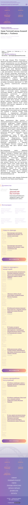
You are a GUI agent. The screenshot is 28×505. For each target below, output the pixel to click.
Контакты (14, 493)
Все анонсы (14, 441)
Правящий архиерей (14, 480)
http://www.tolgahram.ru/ (10, 54)
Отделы (14, 482)
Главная (14, 477)
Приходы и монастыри (14, 485)
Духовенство (14, 490)
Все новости (14, 259)
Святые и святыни (14, 488)
